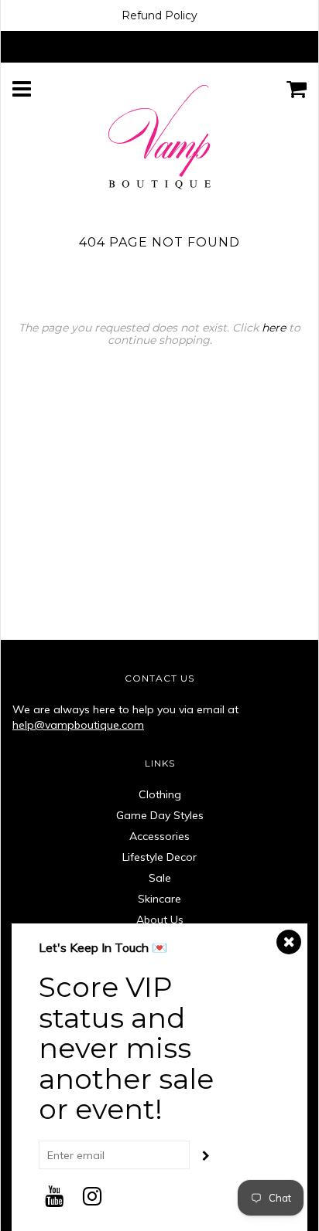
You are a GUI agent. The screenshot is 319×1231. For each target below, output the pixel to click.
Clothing (160, 794)
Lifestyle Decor (159, 857)
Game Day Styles (160, 815)
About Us (160, 920)
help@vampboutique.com (78, 725)
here (274, 328)
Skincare (159, 899)
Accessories (159, 836)
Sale (160, 878)
